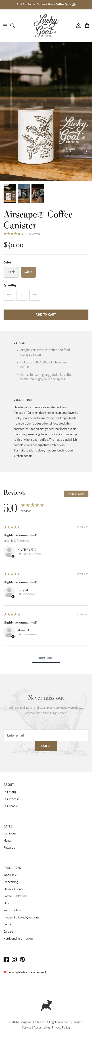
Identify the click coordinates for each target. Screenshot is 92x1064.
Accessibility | (43, 1027)
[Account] (77, 26)
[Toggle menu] (5, 26)
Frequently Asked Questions (21, 917)
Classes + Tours (13, 889)
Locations (10, 833)
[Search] (15, 26)
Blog (6, 903)
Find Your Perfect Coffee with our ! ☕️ (46, 4)
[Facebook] (6, 959)
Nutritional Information (18, 938)
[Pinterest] (22, 959)
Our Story (10, 792)
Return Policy (12, 910)
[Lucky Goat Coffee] (46, 26)
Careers (8, 931)
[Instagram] (14, 959)
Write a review (76, 494)
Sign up (46, 746)
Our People (11, 806)
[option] (46, 111)
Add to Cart (46, 314)
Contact (8, 924)
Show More (46, 658)
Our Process (11, 799)
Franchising (11, 882)
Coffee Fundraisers (15, 896)
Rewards (9, 847)
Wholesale (10, 875)
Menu (7, 841)
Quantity (10, 285)
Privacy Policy (61, 1027)
